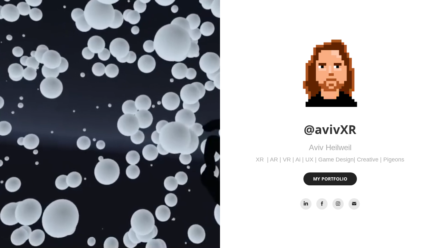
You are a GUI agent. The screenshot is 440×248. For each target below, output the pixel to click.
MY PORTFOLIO (330, 178)
